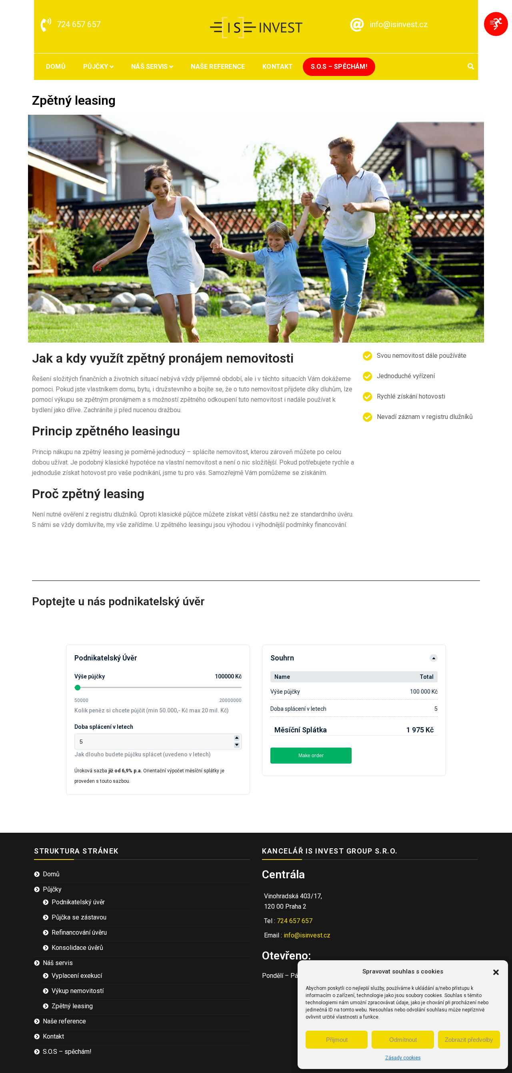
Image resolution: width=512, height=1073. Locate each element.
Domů (56, 66)
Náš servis (149, 66)
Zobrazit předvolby (469, 1039)
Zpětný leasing (72, 1006)
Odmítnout (403, 1039)
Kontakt (277, 66)
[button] (496, 971)
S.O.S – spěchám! (339, 66)
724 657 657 (78, 24)
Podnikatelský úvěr (78, 902)
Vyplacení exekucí (77, 975)
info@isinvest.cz (399, 24)
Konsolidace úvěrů (77, 947)
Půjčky (95, 66)
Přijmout (337, 1039)
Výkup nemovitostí (78, 991)
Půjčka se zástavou (79, 917)
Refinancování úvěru (79, 932)
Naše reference (218, 66)
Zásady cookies (403, 1058)
